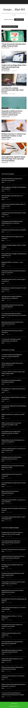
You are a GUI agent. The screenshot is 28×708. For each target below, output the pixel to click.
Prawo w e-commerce (6, 131)
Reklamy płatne (5, 108)
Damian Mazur (4, 93)
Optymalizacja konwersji (6, 41)
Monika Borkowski (5, 70)
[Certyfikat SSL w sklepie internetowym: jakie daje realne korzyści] (14, 80)
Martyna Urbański (5, 139)
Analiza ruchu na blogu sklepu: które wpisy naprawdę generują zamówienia (13, 67)
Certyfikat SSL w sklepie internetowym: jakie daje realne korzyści (12, 90)
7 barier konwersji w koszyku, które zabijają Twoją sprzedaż (13, 45)
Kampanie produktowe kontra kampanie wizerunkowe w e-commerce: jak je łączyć (11, 113)
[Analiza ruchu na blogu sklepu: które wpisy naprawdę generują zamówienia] (14, 57)
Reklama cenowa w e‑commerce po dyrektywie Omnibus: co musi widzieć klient (13, 136)
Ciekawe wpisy (14, 703)
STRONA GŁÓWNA (19, 19)
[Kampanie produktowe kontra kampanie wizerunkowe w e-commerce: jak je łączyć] (14, 103)
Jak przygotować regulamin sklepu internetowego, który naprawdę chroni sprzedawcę (13, 158)
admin (2, 182)
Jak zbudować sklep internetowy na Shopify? (13, 230)
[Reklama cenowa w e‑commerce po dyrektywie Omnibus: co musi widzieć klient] (14, 126)
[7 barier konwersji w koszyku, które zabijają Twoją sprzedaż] (14, 36)
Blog (3, 62)
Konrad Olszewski (5, 47)
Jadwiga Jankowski (5, 116)
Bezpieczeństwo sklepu (6, 85)
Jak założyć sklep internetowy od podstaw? (13, 549)
